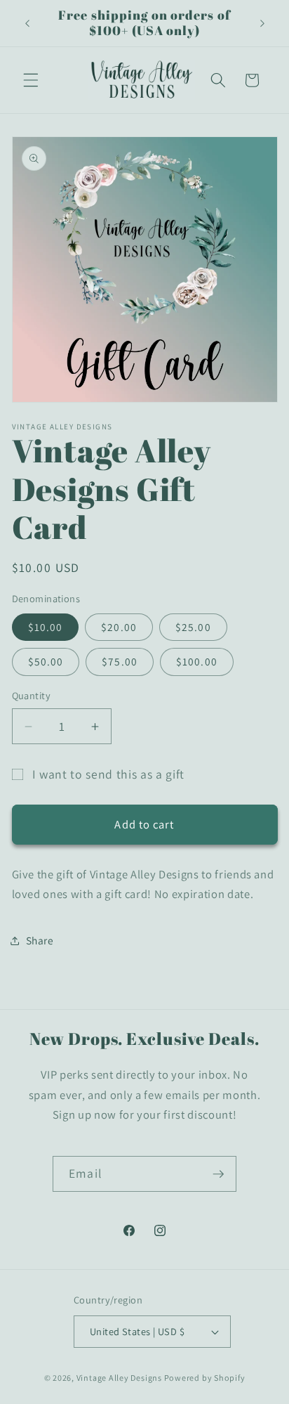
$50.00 (46, 661)
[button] (31, 80)
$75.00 (119, 661)
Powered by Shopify (205, 1377)
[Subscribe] (218, 1174)
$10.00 (45, 627)
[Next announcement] (262, 23)
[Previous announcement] (27, 23)
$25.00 (193, 627)
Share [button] (40, 940)
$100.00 (196, 661)
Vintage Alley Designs (119, 1377)
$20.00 (119, 627)
